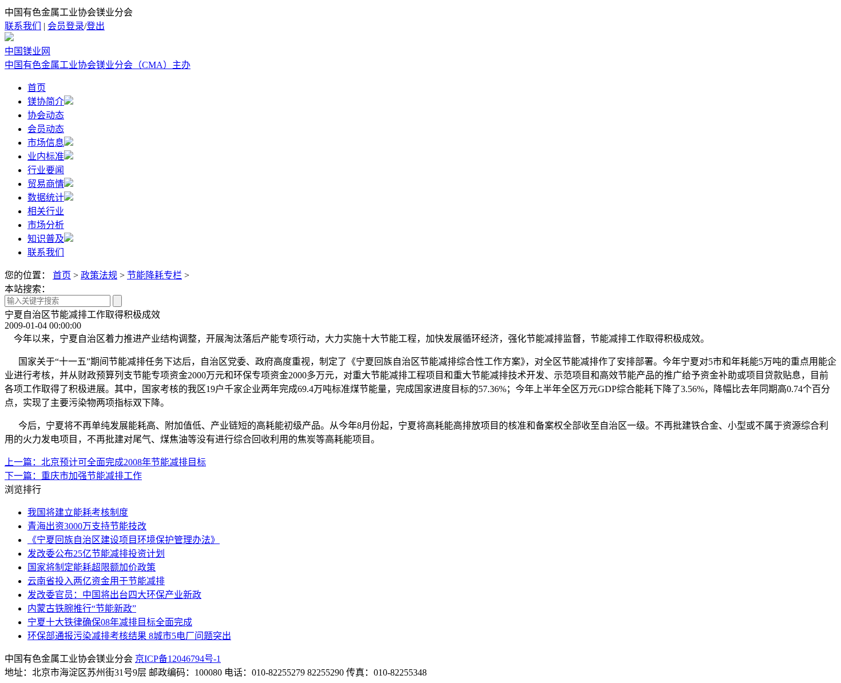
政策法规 (99, 275)
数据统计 (45, 197)
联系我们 (23, 26)
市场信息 (45, 142)
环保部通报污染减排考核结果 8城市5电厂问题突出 (129, 636)
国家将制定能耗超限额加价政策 (91, 567)
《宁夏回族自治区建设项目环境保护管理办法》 (123, 540)
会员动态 (45, 129)
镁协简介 (45, 101)
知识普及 (45, 238)
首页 (36, 88)
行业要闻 (45, 170)
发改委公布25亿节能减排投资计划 (96, 553)
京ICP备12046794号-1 (178, 659)
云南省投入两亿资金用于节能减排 (96, 581)
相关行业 (45, 211)
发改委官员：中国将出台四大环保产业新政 (114, 595)
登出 (95, 26)
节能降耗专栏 (154, 275)
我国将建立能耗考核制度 (77, 512)
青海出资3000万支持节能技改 (86, 526)
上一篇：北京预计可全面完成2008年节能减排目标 (105, 462)
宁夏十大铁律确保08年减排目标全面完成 (109, 622)
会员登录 (65, 26)
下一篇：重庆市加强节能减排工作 (73, 476)
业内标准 (45, 156)
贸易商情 (45, 184)
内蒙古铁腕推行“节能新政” (81, 608)
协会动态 (45, 115)
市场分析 (45, 225)
